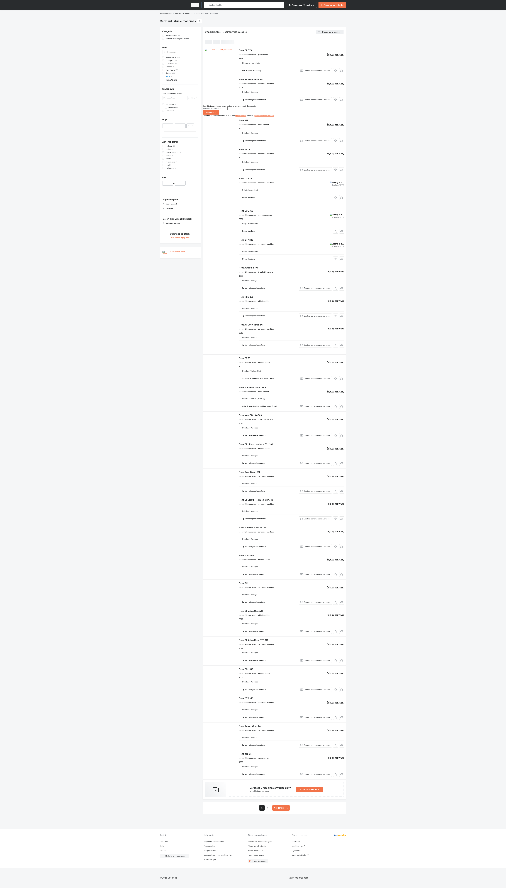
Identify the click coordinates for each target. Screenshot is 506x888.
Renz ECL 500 (246, 669)
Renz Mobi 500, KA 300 (250, 415)
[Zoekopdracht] (206, 5)
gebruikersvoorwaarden (264, 116)
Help (162, 846)
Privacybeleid (209, 846)
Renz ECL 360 (246, 211)
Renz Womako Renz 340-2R (253, 528)
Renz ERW (244, 358)
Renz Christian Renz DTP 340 (253, 640)
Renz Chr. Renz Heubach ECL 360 (256, 444)
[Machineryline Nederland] (174, 5)
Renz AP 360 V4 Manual (250, 79)
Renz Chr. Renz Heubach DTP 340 (256, 500)
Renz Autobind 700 (248, 268)
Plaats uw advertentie (309, 789)
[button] (335, 70)
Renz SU (243, 583)
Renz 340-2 (244, 149)
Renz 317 (243, 120)
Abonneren (211, 112)
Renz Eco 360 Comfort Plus (252, 387)
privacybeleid (240, 116)
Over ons (164, 841)
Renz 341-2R (245, 754)
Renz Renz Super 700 (249, 472)
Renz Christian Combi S (251, 611)
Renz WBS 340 (246, 555)
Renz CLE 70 (245, 50)
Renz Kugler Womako (250, 726)
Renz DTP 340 (246, 178)
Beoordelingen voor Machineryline (218, 855)
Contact (163, 850)
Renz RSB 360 (246, 297)
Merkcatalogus (210, 859)
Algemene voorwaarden (214, 841)
